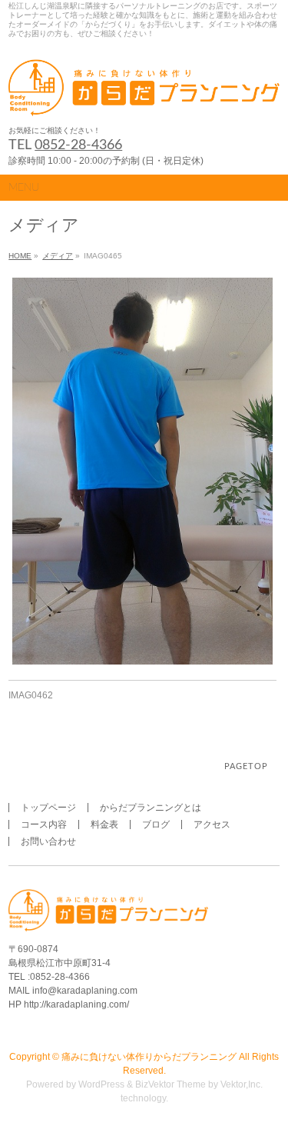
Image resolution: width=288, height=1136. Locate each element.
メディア (57, 256)
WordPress (101, 1084)
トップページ (48, 807)
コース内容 (44, 824)
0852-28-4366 (78, 145)
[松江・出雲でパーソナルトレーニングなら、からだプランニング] (144, 99)
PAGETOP (246, 766)
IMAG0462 (30, 695)
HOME (19, 256)
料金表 (104, 824)
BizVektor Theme (170, 1084)
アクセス (212, 824)
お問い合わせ (48, 841)
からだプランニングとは (150, 807)
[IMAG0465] (142, 471)
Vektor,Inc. (241, 1084)
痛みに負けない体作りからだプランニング (149, 1056)
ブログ (156, 824)
